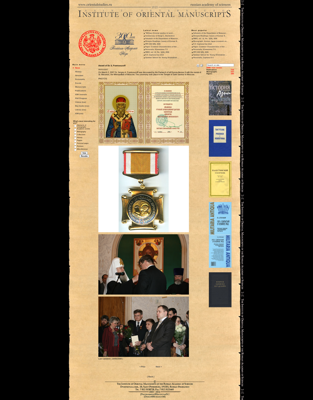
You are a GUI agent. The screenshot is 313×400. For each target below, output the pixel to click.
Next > (159, 367)
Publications (80, 91)
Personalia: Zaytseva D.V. (203, 58)
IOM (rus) (79, 113)
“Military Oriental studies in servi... (159, 33)
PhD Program (81, 98)
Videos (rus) (80, 102)
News (77, 68)
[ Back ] (150, 377)
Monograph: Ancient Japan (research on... (210, 41)
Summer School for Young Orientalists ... (162, 58)
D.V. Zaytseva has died (154, 55)
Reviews (80, 146)
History (78, 72)
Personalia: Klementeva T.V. (156, 49)
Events (78, 83)
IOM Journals (81, 94)
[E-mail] (201, 65)
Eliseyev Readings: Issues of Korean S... (162, 41)
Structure (79, 75)
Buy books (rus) (82, 106)
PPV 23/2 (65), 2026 (152, 44)
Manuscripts (80, 87)
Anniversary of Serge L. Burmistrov (160, 36)
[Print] (198, 65)
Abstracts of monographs (81, 126)
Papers (79, 140)
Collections (81, 135)
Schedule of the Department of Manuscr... (162, 38)
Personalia (80, 79)
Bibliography (81, 132)
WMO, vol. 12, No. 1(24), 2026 (157, 52)
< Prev (142, 367)
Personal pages (83, 143)
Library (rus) (80, 110)
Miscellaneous (82, 149)
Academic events (83, 129)
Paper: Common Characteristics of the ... (162, 47)
